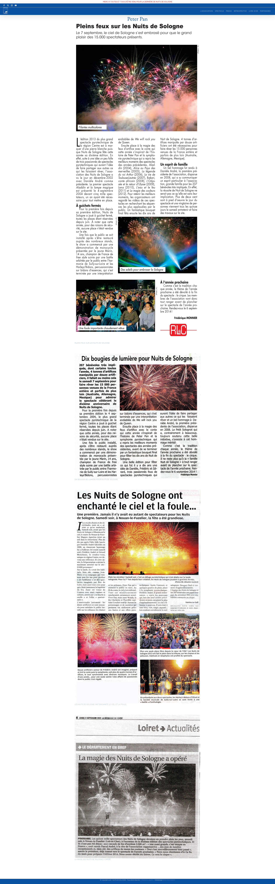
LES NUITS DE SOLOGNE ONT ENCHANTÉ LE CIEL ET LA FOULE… (101, 704)
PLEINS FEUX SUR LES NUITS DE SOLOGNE (92, 343)
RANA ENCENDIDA (169, 880)
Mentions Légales (147, 880)
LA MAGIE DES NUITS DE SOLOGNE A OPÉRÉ (93, 859)
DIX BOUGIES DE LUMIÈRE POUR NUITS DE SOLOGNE (96, 479)
